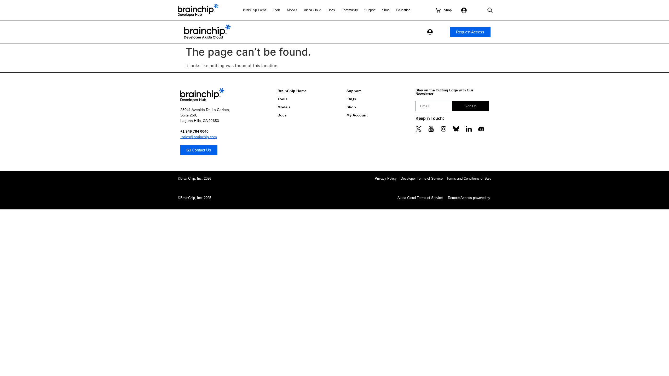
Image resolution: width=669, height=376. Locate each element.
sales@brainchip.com (198, 137)
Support (369, 10)
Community (350, 10)
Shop (385, 10)
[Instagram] (444, 129)
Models (292, 10)
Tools (276, 10)
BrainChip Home (254, 10)
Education (403, 10)
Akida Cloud (312, 10)
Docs (331, 10)
